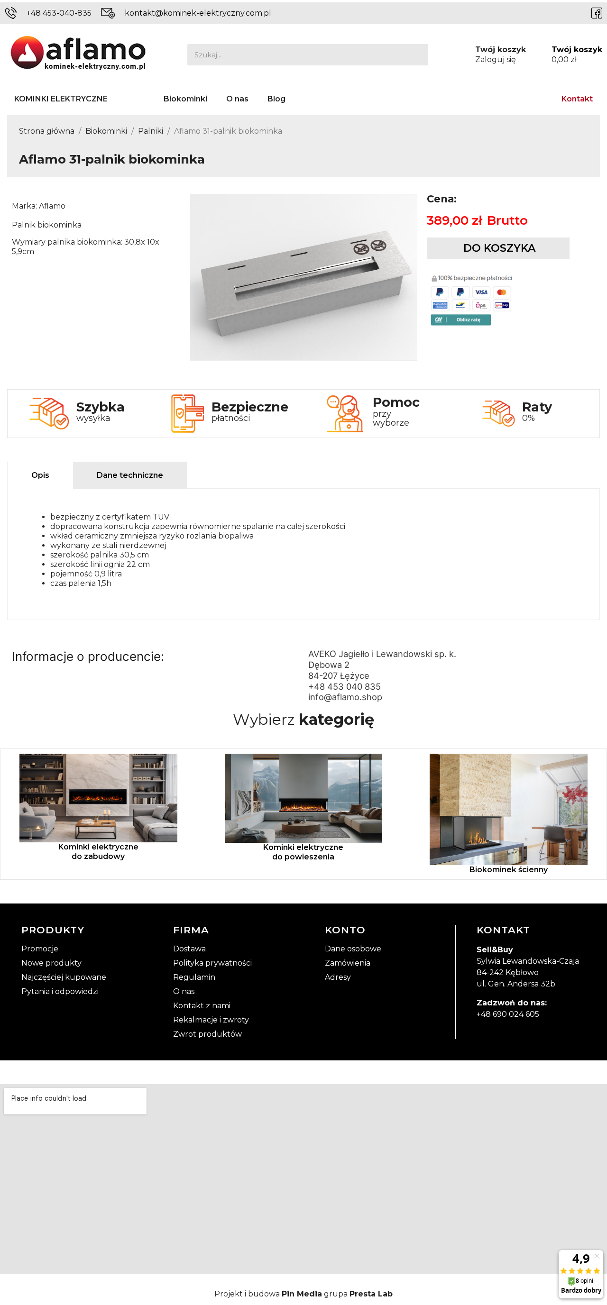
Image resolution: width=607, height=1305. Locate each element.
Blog (276, 98)
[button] (498, 248)
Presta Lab (371, 1293)
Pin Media (302, 1293)
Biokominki (185, 98)
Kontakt (577, 98)
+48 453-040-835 (59, 13)
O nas (237, 98)
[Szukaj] (417, 54)
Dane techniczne (130, 475)
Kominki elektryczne (61, 98)
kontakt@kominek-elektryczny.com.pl (198, 13)
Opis (40, 475)
